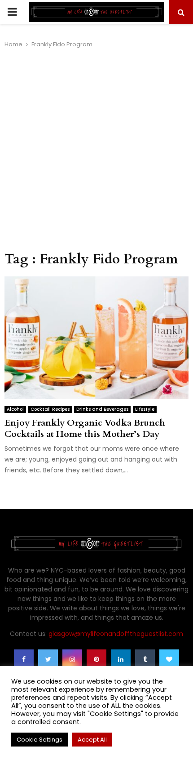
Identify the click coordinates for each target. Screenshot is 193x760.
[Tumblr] (145, 659)
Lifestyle (144, 409)
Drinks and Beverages (102, 409)
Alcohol (15, 409)
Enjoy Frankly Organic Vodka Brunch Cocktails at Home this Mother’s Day (84, 428)
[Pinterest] (96, 659)
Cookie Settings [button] (39, 739)
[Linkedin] (121, 659)
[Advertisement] (96, 150)
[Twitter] (48, 659)
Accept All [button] (92, 739)
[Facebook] (24, 659)
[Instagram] (72, 659)
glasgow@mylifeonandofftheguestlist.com (115, 633)
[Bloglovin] (169, 659)
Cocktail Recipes (50, 409)
